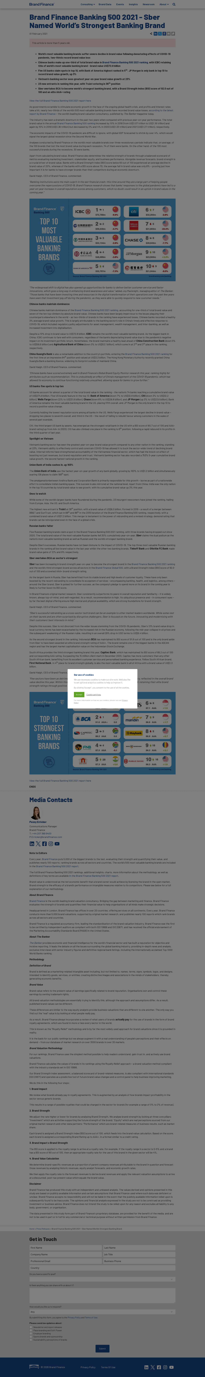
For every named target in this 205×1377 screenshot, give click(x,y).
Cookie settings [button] (93, 694)
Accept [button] (79, 694)
